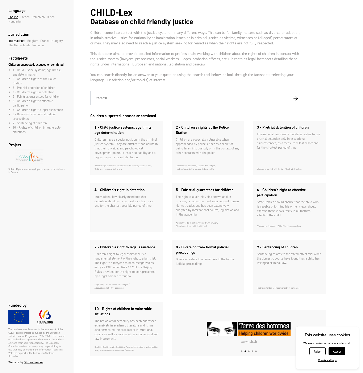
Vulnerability (151, 347)
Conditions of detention (186, 165)
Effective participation (266, 226)
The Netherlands (19, 45)
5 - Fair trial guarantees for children (36, 97)
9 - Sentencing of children (30, 123)
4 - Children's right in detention (33, 92)
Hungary (57, 41)
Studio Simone (33, 362)
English (13, 17)
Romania (38, 45)
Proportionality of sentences (287, 287)
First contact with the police (188, 169)
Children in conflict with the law (108, 169)
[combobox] (196, 98)
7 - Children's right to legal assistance (38, 110)
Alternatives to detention (186, 222)
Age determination (135, 347)
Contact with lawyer (206, 165)
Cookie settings (327, 360)
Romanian (38, 17)
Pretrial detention (293, 169)
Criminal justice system (140, 165)
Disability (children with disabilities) (191, 226)
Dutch (51, 17)
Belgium (32, 41)
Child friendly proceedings (289, 226)
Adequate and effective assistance (109, 287)
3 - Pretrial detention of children (34, 88)
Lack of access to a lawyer (116, 284)
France (44, 41)
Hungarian (15, 21)
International (16, 41)
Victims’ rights (208, 169)
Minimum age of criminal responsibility (112, 165)
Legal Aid (99, 284)
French (25, 17)
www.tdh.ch (249, 342)
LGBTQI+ (130, 350)
